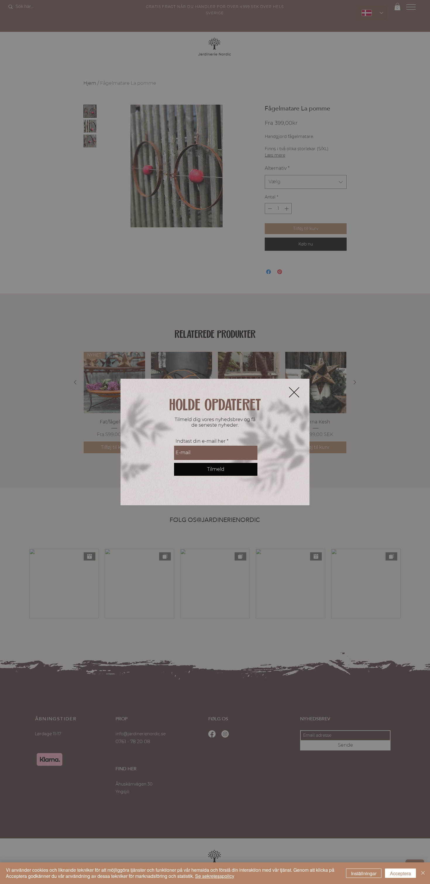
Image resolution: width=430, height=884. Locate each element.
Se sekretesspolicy (214, 876)
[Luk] (422, 873)
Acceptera (400, 873)
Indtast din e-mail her (201, 441)
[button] (294, 392)
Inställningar (363, 873)
